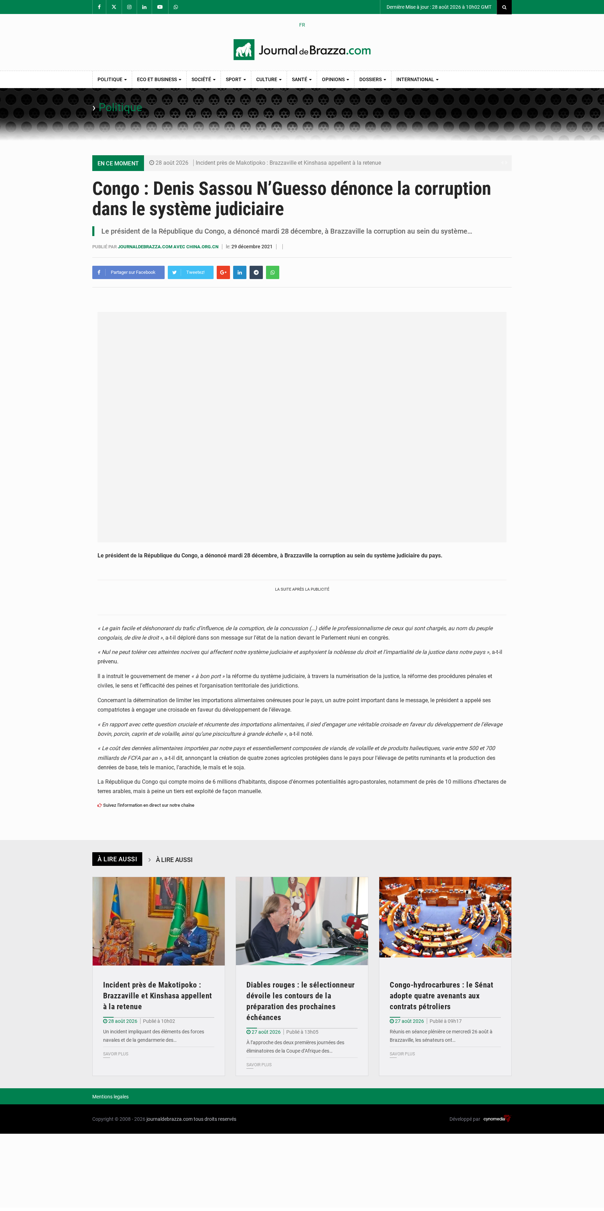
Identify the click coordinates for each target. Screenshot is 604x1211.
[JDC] (302, 49)
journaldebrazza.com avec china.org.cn (169, 246)
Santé (300, 79)
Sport (234, 79)
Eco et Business (157, 79)
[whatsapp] (272, 272)
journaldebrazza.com (169, 1119)
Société (202, 79)
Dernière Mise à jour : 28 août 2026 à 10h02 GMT (438, 7)
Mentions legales (110, 1096)
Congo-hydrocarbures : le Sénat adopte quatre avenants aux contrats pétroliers (441, 996)
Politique (110, 79)
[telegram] (256, 272)
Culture (267, 79)
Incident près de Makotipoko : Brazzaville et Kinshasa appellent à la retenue (288, 162)
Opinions (334, 79)
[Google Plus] (223, 272)
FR (302, 25)
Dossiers (371, 79)
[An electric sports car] (159, 921)
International (415, 79)
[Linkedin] (239, 272)
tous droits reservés (215, 1119)
